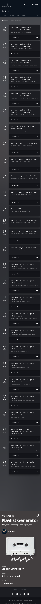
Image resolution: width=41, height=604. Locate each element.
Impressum (11, 600)
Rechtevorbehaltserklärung (24, 600)
